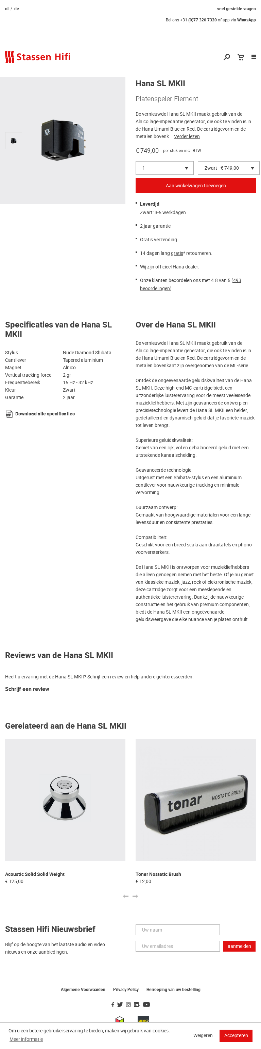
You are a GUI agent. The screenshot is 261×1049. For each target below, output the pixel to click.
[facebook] (112, 1004)
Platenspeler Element (167, 99)
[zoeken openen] (227, 57)
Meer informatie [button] (26, 1039)
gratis (177, 253)
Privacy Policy (126, 990)
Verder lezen (187, 136)
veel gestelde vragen (236, 9)
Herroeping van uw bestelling (173, 990)
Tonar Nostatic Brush (158, 874)
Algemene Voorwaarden (83, 990)
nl (6, 9)
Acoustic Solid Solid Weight (35, 874)
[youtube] (146, 1004)
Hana (178, 266)
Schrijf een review (27, 689)
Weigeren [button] (203, 1035)
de (16, 9)
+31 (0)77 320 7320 (198, 20)
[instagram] (128, 1004)
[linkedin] (137, 1004)
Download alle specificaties (45, 413)
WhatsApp (246, 20)
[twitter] (120, 1004)
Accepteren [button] (236, 1035)
